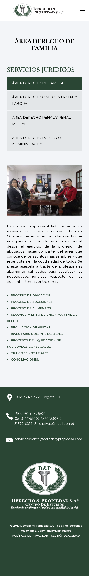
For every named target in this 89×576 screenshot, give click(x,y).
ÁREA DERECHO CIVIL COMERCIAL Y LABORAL (44, 100)
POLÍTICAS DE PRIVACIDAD (30, 535)
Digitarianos (63, 530)
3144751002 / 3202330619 (41, 419)
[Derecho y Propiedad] (39, 10)
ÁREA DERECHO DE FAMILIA (37, 83)
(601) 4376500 (35, 414)
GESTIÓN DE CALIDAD (65, 535)
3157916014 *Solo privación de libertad (44, 424)
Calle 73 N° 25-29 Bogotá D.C (38, 397)
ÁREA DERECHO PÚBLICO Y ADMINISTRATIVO (37, 141)
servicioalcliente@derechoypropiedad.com (48, 439)
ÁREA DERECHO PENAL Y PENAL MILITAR (41, 120)
